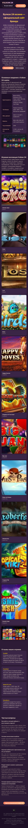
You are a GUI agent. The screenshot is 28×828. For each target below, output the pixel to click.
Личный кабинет (8, 5)
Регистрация (20, 5)
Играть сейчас (8, 68)
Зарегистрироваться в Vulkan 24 (14, 803)
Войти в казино (20, 68)
